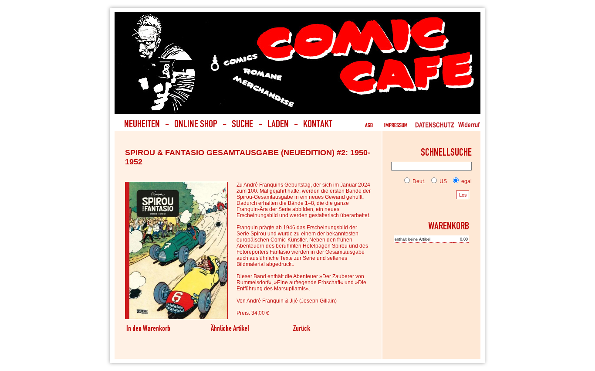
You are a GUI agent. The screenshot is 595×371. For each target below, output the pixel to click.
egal (466, 181)
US (442, 181)
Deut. (418, 181)
